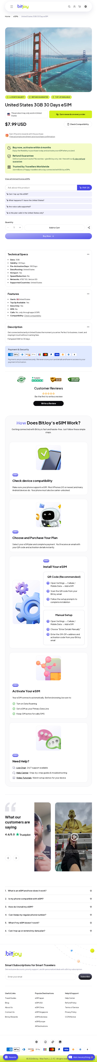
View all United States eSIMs (17, 179)
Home (7, 16)
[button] (11, 6)
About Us (9, 1007)
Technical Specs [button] (18, 254)
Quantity (9, 222)
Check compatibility (32, 315)
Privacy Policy (71, 1012)
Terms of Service (72, 1007)
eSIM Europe (40, 1021)
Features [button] (13, 293)
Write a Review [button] (48, 403)
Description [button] (15, 326)
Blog (7, 1003)
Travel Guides (10, 998)
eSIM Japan (39, 998)
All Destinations (41, 1026)
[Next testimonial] (16, 858)
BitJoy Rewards (11, 1017)
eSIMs (15, 16)
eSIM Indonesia (41, 1017)
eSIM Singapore (41, 1012)
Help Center (70, 998)
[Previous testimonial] (8, 858)
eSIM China (39, 1007)
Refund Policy (71, 1003)
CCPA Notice (70, 1017)
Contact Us (10, 1012)
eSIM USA (39, 1003)
